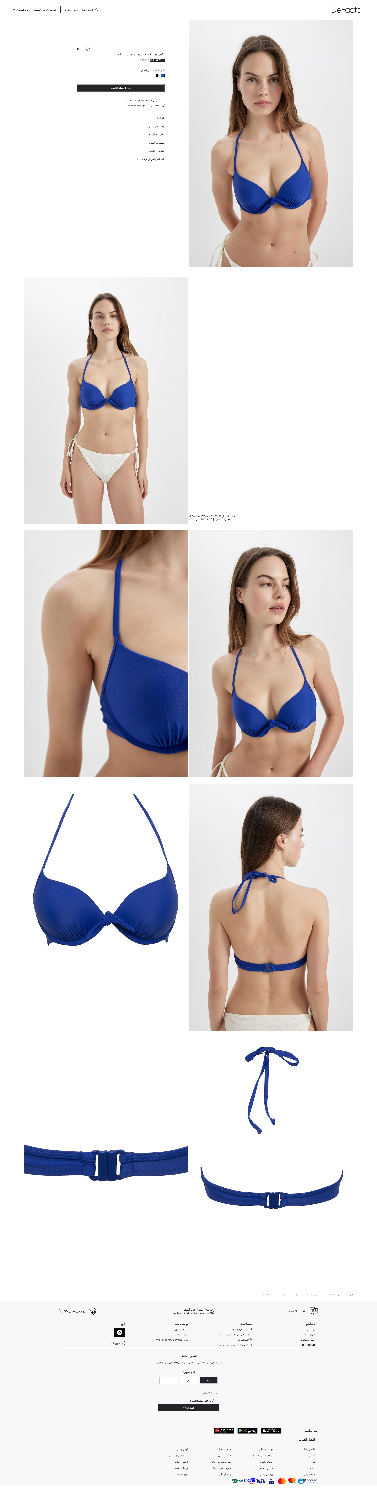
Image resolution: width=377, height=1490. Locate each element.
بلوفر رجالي (182, 1449)
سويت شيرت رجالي (221, 1461)
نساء (209, 1380)
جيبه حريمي (309, 1474)
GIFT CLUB (308, 1344)
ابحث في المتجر (156, 126)
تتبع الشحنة (243, 1339)
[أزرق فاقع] (163, 75)
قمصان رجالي (224, 1449)
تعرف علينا (309, 1334)
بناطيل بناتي (225, 1474)
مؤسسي (311, 1329)
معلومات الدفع (157, 150)
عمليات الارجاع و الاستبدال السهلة (235, 1334)
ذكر (189, 1380)
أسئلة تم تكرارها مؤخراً (241, 1329)
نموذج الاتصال (181, 1329)
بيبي (313, 1461)
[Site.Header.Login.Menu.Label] (366, 9)
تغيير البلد (114, 1343)
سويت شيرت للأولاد (221, 1468)
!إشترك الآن (188, 1407)
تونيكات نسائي (266, 1449)
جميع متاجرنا (182, 1474)
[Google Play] (247, 1430)
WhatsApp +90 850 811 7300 (172, 1339)
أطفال (168, 1380)
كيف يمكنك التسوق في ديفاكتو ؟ (233, 1344)
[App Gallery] (224, 1430)
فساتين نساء (266, 1461)
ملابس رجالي (308, 1449)
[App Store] (271, 1430)
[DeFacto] (346, 10)
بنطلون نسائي (266, 1468)
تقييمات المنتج (157, 142)
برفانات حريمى (181, 1468)
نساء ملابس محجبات (263, 1455)
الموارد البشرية (307, 1339)
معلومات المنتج (156, 134)
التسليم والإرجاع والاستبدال (150, 159)
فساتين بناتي (224, 1455)
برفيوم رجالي (266, 1474)
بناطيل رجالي (181, 1461)
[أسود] (157, 75)
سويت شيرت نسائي (178, 1455)
